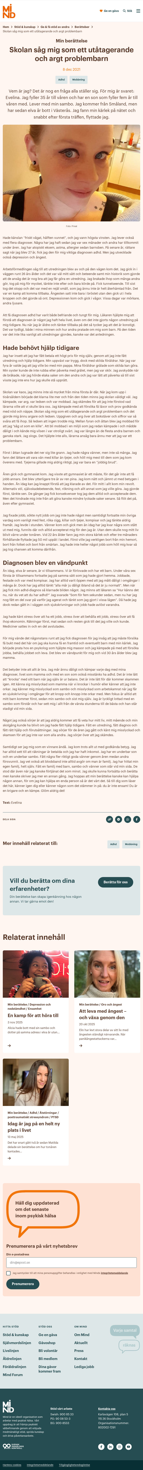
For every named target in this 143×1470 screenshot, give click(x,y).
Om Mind (81, 1335)
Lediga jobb (84, 1367)
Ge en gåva (48, 1335)
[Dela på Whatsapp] (127, 819)
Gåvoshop (47, 1343)
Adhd (113, 844)
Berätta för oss (116, 882)
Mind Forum (13, 1375)
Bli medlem (48, 1359)
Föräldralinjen (14, 1367)
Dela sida (9, 819)
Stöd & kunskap (16, 1335)
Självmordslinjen (17, 1343)
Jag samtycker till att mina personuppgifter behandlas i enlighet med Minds (70, 1273)
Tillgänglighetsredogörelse (74, 1465)
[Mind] (9, 11)
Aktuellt (81, 1343)
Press (79, 1351)
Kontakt (80, 1359)
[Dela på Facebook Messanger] (118, 819)
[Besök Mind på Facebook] (101, 1447)
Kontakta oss (106, 1408)
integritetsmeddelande (114, 1273)
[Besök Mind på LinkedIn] (110, 1447)
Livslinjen (11, 1351)
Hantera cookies (12, 1465)
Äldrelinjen (12, 1359)
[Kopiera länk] (109, 819)
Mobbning (131, 844)
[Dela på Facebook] (136, 819)
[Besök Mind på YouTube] (128, 1447)
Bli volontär (48, 1351)
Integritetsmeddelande (40, 1465)
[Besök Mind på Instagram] (119, 1447)
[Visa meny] (138, 11)
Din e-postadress (17, 1254)
